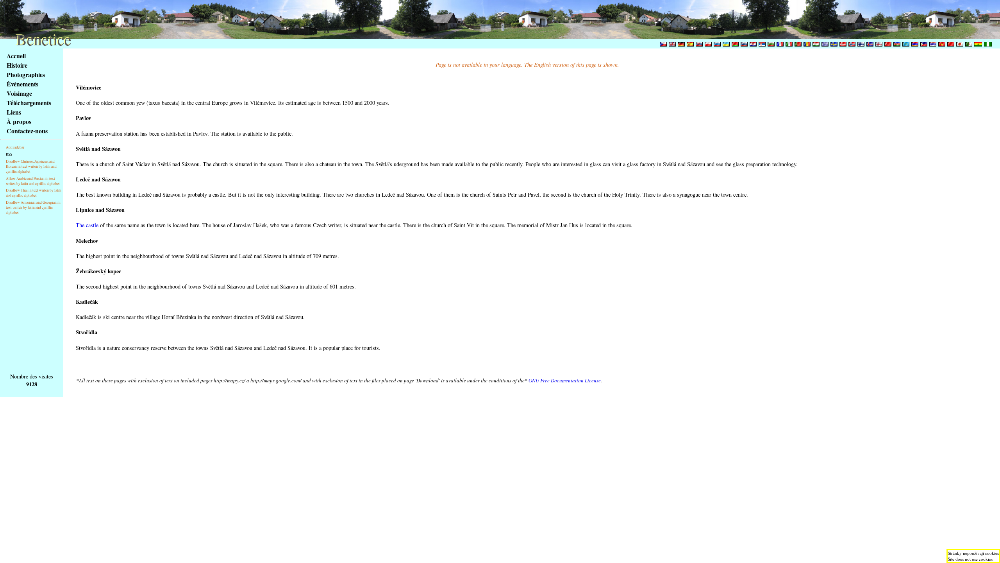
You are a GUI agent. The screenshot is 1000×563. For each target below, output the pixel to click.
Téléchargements (29, 102)
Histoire (17, 65)
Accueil (16, 55)
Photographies (26, 74)
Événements (22, 83)
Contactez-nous (27, 130)
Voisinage (19, 93)
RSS (9, 154)
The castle (87, 225)
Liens (14, 112)
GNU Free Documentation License (565, 380)
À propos (19, 121)
